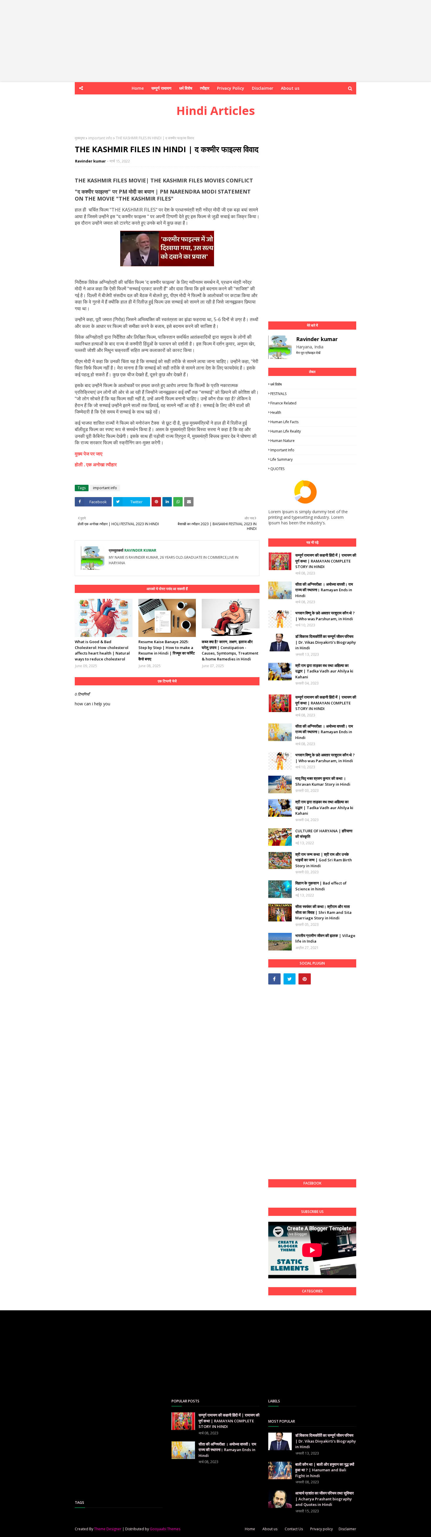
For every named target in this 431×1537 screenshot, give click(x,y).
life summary (281, 459)
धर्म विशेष (276, 384)
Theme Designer (107, 1528)
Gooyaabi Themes (165, 1528)
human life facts (284, 421)
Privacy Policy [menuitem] (230, 88)
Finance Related (283, 403)
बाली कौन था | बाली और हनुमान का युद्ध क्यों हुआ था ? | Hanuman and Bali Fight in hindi (324, 1470)
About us (269, 1528)
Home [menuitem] (138, 88)
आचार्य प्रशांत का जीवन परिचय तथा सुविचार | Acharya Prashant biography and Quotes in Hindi (324, 1498)
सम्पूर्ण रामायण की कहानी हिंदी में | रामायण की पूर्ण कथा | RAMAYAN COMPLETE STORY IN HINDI (325, 561)
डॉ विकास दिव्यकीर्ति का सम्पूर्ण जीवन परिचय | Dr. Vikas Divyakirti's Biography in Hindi (325, 642)
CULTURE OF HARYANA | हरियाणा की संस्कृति (323, 833)
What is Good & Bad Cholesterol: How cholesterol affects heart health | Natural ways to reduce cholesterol (102, 650)
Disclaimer (347, 1528)
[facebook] (274, 978)
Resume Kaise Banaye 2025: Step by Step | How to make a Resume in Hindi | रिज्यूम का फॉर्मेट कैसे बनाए (166, 650)
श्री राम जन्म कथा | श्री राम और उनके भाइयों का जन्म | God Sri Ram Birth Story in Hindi (323, 860)
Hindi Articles (215, 110)
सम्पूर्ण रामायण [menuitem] (161, 88)
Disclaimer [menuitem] (262, 88)
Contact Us (294, 1528)
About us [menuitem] (290, 88)
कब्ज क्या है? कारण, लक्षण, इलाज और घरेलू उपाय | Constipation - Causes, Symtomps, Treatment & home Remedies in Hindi (230, 650)
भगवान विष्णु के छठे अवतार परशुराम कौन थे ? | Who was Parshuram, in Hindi (325, 615)
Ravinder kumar (90, 161)
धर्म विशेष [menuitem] (185, 88)
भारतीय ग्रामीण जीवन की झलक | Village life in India (325, 938)
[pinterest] (304, 978)
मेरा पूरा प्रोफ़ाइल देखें (308, 352)
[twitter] (290, 978)
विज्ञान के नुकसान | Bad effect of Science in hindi (321, 886)
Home (250, 1528)
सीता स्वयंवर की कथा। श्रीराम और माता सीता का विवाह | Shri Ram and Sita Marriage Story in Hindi (323, 912)
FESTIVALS (278, 393)
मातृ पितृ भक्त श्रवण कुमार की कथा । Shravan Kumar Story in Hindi (322, 781)
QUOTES (277, 468)
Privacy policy (321, 1528)
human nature (282, 440)
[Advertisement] (176, 41)
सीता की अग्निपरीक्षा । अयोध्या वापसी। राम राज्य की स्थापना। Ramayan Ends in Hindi (324, 590)
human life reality (285, 431)
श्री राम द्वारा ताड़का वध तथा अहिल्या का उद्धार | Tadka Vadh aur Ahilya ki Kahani (324, 671)
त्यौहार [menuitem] (204, 88)
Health (275, 412)
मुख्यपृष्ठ (80, 137)
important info (100, 137)
